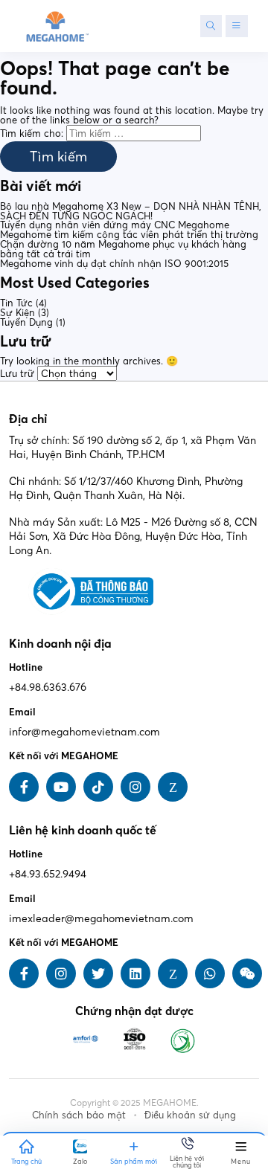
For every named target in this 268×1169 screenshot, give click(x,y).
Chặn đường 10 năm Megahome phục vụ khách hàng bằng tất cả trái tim (123, 249)
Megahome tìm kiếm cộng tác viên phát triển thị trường (129, 234)
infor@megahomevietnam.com (84, 731)
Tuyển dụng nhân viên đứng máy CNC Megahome (114, 225)
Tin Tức (16, 303)
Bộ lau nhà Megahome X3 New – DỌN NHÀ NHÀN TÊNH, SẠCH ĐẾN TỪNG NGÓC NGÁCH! (130, 211)
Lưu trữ (17, 373)
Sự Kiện (17, 312)
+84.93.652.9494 (47, 873)
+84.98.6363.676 (47, 687)
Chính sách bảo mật (79, 1115)
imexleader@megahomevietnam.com (101, 918)
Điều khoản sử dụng (190, 1115)
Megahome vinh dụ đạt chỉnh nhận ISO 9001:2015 (114, 263)
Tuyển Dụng (26, 322)
